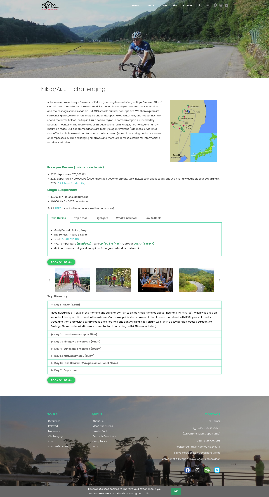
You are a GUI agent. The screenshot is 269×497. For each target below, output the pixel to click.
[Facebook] (187, 470)
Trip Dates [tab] (80, 218)
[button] (49, 280)
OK (176, 491)
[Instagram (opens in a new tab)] (221, 5)
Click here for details (70, 183)
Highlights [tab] (101, 218)
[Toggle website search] (200, 5)
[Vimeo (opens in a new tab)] (226, 5)
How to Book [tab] (153, 218)
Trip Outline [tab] (58, 218)
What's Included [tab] (126, 218)
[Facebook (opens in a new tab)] (215, 5)
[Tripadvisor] (207, 470)
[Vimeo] (217, 470)
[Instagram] (197, 470)
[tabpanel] (134, 239)
